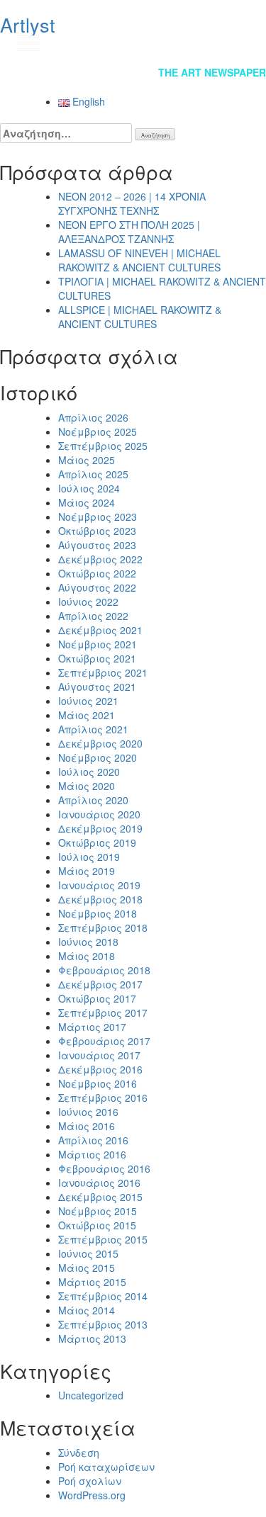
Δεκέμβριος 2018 (100, 899)
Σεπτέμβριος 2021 (103, 672)
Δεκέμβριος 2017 (100, 984)
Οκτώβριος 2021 (97, 658)
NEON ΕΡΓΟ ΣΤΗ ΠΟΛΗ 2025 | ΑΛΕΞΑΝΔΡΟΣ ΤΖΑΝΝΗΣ (129, 232)
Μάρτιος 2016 (92, 1154)
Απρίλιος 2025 (93, 474)
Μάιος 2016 (86, 1126)
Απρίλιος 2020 (93, 800)
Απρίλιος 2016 (93, 1140)
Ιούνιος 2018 (88, 942)
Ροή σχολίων (89, 1481)
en (241, 42)
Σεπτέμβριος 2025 (103, 446)
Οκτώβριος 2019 (97, 842)
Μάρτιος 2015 (92, 1282)
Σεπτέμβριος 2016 (103, 1097)
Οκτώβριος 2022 (97, 573)
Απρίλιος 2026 (93, 417)
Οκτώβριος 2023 (97, 531)
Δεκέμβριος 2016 (100, 1069)
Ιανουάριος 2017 (99, 1055)
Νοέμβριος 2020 (97, 757)
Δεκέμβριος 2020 (100, 743)
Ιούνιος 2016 (88, 1112)
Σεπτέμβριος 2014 (103, 1296)
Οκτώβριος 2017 (97, 998)
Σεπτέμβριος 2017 (103, 1012)
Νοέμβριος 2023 (97, 516)
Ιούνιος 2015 (88, 1253)
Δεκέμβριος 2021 (100, 630)
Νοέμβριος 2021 (97, 644)
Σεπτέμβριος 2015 (103, 1239)
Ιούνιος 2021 (88, 701)
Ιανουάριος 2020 (99, 814)
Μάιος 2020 (86, 786)
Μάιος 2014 (86, 1310)
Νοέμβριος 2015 (97, 1211)
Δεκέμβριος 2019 (100, 828)
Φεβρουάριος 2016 (104, 1168)
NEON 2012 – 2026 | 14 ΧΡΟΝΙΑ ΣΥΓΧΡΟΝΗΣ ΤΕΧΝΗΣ (132, 203)
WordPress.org (92, 1495)
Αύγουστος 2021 (97, 686)
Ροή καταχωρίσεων (106, 1467)
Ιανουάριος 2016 (99, 1182)
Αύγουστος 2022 (97, 587)
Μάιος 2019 (86, 871)
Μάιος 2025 (86, 460)
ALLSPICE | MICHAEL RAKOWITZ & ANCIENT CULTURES (139, 317)
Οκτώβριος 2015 (97, 1225)
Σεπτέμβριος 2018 (103, 927)
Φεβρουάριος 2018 (104, 970)
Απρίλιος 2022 (93, 616)
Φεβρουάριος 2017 (104, 1041)
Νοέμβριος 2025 (97, 431)
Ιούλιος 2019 (89, 857)
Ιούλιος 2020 (89, 772)
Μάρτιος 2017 (92, 1027)
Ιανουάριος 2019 (99, 885)
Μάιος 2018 (86, 956)
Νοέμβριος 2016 (97, 1083)
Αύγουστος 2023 (97, 545)
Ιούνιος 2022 (88, 601)
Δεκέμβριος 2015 (100, 1197)
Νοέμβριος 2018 (97, 913)
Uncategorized (90, 1395)
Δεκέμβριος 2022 (100, 559)
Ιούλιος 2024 (89, 488)
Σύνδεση (78, 1452)
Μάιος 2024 (86, 502)
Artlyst (27, 24)
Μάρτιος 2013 (92, 1338)
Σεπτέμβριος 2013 (103, 1324)
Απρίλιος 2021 (93, 729)
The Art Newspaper (212, 72)
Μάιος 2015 (86, 1268)
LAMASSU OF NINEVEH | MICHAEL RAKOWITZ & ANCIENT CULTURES (139, 260)
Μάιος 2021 (86, 715)
